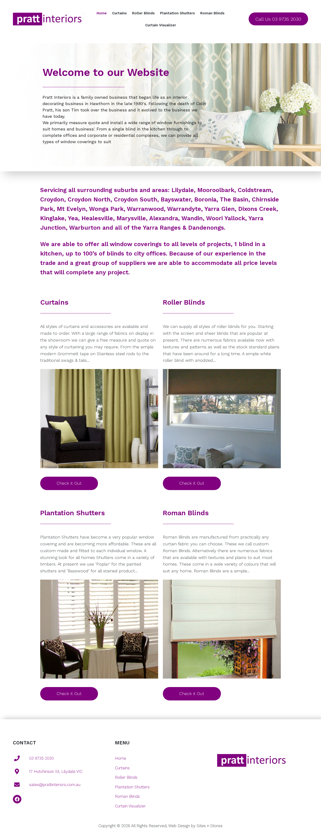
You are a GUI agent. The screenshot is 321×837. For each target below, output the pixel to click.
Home (102, 13)
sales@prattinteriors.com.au (54, 784)
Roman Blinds (212, 13)
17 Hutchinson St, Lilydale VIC (55, 771)
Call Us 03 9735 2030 (278, 19)
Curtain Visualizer (160, 25)
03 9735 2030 (41, 758)
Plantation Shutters (177, 13)
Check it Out (69, 483)
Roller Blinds (143, 13)
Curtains (119, 13)
